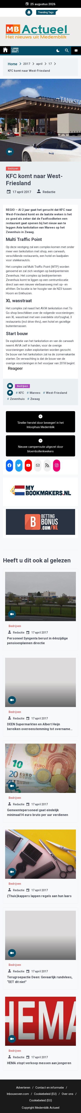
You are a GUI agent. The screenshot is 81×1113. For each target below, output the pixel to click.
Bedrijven (13, 168)
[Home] (5, 50)
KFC (21, 393)
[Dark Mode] (57, 51)
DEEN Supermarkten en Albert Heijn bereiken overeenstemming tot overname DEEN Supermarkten (38, 729)
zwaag (35, 399)
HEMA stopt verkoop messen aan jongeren (39, 1063)
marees (35, 393)
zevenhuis (17, 399)
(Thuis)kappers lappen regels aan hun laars (39, 896)
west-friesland (56, 393)
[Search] (66, 51)
